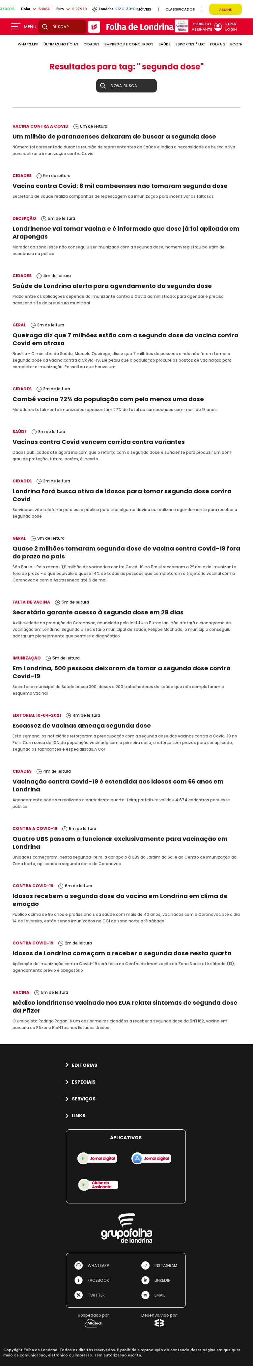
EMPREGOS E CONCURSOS (129, 44)
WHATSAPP (28, 44)
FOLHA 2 (217, 44)
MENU (30, 26)
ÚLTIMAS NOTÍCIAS (60, 44)
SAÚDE (164, 44)
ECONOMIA (240, 44)
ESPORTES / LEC (190, 44)
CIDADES (91, 44)
